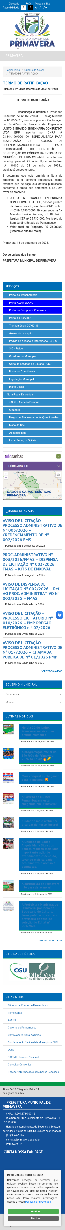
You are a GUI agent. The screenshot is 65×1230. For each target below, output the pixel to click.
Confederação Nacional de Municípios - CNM (32, 1042)
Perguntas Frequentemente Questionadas (33, 417)
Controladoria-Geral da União (24, 1035)
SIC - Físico (15, 348)
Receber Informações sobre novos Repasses (33, 1072)
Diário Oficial (16, 386)
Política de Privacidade (38, 1201)
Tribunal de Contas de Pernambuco (27, 1005)
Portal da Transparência (22, 295)
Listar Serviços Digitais (22, 440)
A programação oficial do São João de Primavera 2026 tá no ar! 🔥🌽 (39, 755)
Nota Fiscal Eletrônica (19, 394)
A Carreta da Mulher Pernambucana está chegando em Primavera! (39, 800)
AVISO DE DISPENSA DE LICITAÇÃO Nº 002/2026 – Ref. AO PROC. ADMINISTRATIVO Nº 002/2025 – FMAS (31, 591)
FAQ (28, 3)
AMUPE (12, 1020)
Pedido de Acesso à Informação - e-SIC (32, 341)
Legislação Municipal (21, 379)
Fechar (35, 1218)
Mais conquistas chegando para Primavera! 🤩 (40, 778)
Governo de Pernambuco (21, 1027)
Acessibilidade (17, 432)
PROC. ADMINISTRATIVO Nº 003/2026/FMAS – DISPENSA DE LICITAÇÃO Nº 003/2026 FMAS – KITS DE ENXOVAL (30, 562)
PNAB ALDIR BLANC (20, 302)
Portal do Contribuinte (21, 371)
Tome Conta (14, 1012)
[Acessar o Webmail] (56, 1089)
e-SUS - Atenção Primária (23, 402)
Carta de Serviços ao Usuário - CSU (29, 364)
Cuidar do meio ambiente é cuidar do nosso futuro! (40, 823)
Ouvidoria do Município (22, 356)
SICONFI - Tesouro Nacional (23, 1057)
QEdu (10, 1049)
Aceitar (35, 1211)
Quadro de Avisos (34, 70)
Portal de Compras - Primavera (27, 310)
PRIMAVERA (14, 55)
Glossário (13, 3)
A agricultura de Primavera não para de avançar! (40, 885)
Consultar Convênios (19, 1064)
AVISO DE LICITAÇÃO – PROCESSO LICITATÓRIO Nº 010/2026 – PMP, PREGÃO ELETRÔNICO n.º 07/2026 (28, 620)
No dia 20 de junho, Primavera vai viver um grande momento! (38, 731)
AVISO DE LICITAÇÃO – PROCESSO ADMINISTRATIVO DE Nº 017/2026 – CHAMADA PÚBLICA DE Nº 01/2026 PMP (32, 650)
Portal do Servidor (19, 317)
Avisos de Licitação (20, 333)
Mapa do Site (42, 3)
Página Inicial (13, 70)
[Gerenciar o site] (59, 1089)
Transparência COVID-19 (23, 325)
